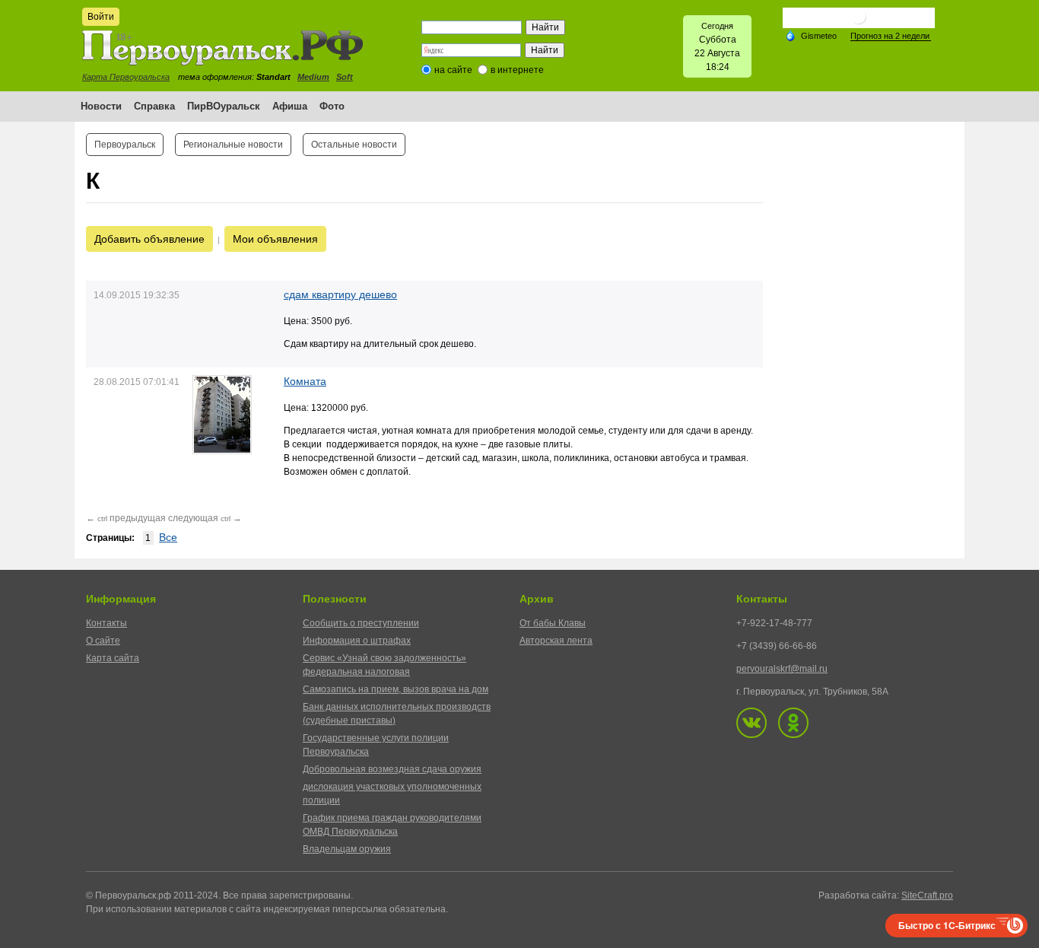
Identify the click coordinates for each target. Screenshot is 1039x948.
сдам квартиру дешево (340, 294)
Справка (154, 106)
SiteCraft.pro (927, 895)
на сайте (453, 70)
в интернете (517, 70)
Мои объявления (275, 239)
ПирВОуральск (223, 106)
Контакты (106, 623)
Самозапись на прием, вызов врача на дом (395, 689)
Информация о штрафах (357, 640)
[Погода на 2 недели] (890, 36)
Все (168, 537)
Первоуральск (124, 144)
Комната (305, 381)
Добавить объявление (149, 239)
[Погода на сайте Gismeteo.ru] (859, 22)
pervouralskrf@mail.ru (782, 668)
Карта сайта (112, 658)
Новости (101, 106)
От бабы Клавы (553, 623)
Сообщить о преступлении (361, 623)
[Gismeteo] (810, 35)
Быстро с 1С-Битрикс (947, 925)
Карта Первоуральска (126, 76)
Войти (100, 16)
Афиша (289, 106)
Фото (332, 106)
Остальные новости (354, 144)
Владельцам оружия (347, 849)
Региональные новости (233, 144)
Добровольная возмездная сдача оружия (392, 769)
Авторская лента (556, 640)
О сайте (103, 640)
